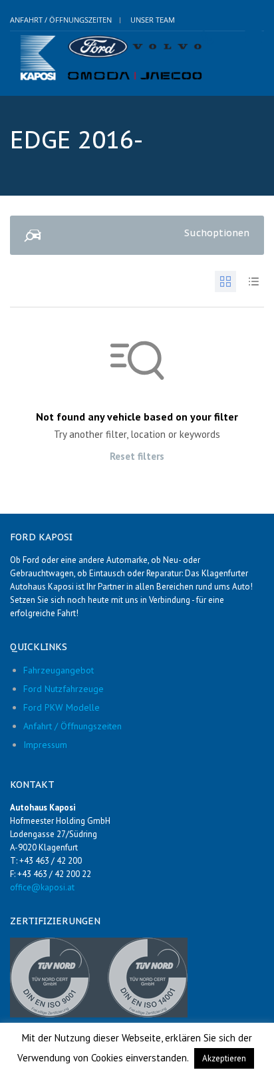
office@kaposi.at (42, 887)
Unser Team (152, 20)
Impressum (45, 745)
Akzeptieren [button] (224, 1058)
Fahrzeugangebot (58, 670)
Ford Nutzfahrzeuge (63, 689)
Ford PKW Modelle (61, 707)
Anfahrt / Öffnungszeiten (61, 20)
